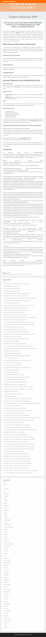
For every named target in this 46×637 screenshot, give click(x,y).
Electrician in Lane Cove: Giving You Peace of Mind (14, 422)
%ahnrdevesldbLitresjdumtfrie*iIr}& (29, 210)
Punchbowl (6, 575)
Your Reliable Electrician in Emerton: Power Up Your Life (15, 314)
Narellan (5, 625)
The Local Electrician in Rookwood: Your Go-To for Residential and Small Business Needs (23, 24)
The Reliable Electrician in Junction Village (12, 393)
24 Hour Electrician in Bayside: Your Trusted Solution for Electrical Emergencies (20, 298)
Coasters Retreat (7, 560)
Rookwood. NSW (7, 272)
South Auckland (7, 603)
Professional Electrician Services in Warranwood (14, 374)
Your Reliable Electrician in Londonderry (12, 291)
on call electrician (22, 274)
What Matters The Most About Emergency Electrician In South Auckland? (19, 420)
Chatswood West (7, 610)
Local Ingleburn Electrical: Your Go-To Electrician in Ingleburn (16, 415)
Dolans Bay (6, 582)
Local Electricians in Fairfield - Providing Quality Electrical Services (17, 458)
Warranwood (6, 570)
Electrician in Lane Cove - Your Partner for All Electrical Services (17, 468)
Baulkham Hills (7, 563)
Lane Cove (6, 606)
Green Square (6, 558)
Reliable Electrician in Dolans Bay (11, 391)
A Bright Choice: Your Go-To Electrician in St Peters (14, 326)
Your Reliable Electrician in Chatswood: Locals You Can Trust (16, 338)
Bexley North (6, 493)
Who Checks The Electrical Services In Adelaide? (13, 451)
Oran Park (6, 613)
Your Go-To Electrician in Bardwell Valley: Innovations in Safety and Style (18, 346)
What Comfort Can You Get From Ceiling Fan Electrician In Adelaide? (18, 463)
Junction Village (7, 584)
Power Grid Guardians (8, 1)
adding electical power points (10, 274)
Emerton (6, 517)
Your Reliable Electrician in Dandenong (12, 341)
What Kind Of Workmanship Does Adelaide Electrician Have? (16, 441)
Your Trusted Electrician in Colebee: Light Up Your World (15, 319)
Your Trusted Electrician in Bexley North (12, 288)
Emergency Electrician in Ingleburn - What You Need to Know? (16, 465)
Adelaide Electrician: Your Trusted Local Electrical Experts (15, 382)
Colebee (5, 522)
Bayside (5, 503)
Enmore (5, 553)
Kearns (5, 512)
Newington (6, 572)
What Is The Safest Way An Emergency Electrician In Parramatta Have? (18, 472)
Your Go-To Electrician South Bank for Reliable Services (15, 408)
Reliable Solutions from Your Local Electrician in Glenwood (16, 295)
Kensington (6, 565)
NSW (5, 491)
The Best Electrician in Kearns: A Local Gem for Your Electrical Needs (18, 398)
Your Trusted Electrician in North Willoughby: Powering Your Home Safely (19, 322)
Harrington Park (7, 620)
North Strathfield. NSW (8, 544)
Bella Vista (6, 488)
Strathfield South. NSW (8, 527)
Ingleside (6, 596)
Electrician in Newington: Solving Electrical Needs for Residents (17, 377)
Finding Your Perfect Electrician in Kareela (12, 336)
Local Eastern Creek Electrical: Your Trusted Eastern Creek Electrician (18, 389)
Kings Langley (7, 618)
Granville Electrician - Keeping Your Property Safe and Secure (16, 453)
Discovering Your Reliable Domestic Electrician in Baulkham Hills (17, 367)
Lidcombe (6, 548)
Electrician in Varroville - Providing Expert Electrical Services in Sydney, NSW (19, 439)
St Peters (6, 529)
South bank (6, 594)
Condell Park (6, 510)
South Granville (7, 589)
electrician (28, 274)
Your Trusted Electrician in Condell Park (12, 303)
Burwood (5, 534)
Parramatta (6, 627)
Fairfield (5, 622)
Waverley (6, 587)
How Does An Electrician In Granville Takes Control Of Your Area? (17, 427)
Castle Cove (6, 608)
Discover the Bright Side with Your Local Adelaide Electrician (16, 307)
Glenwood (6, 500)
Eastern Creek (7, 579)
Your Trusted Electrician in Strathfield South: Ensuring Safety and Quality (19, 324)
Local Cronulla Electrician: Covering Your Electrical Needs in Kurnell (17, 360)
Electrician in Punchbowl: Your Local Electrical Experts (15, 379)
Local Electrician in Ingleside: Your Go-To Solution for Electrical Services (18, 410)
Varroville (6, 615)
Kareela (5, 536)
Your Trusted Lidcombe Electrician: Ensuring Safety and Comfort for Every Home (20, 348)
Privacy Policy (28, 634)
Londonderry (6, 496)
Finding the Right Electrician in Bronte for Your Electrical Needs (17, 293)
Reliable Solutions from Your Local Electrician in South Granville (17, 401)
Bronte (5, 498)
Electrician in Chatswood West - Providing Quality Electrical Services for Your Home (21, 429)
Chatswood (6, 539)
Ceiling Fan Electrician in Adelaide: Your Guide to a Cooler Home (17, 283)
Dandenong (6, 541)
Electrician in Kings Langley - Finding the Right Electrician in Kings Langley (19, 446)
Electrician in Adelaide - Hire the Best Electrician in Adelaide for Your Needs (19, 444)
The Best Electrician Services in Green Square (13, 362)
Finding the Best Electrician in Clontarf (12, 350)
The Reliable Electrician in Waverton (11, 372)
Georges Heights (7, 520)
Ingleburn (6, 601)
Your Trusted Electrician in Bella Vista (11, 286)
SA (4, 486)
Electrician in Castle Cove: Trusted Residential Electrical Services (17, 425)
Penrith (5, 577)
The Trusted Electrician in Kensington (11, 370)
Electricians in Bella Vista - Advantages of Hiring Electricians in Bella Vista (19, 448)
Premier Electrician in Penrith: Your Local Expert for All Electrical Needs (18, 386)
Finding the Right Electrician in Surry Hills (12, 353)
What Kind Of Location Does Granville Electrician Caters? (15, 434)
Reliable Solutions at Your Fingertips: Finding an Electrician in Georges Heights (20, 317)
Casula (5, 508)
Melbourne (6, 505)
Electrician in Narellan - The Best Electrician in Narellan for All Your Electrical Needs (21, 470)
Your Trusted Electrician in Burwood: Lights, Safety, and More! (16, 331)
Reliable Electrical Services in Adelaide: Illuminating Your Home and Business (19, 334)
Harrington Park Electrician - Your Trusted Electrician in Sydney (17, 456)
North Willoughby (7, 524)
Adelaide (5, 484)
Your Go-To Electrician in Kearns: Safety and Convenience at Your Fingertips (19, 305)
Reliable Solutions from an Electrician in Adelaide (14, 312)
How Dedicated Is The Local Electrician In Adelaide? (14, 432)
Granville (6, 532)
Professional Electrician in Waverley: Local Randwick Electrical (16, 460)
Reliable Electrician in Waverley (10, 396)
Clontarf (5, 515)
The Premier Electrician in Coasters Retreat (13, 365)
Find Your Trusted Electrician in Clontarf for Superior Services (16, 310)
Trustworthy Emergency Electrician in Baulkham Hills (15, 384)
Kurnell (5, 555)
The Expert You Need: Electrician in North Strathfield (14, 343)
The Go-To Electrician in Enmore (10, 358)
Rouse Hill (6, 599)
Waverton (6, 567)
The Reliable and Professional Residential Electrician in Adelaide (17, 355)
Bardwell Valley (7, 546)
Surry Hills (6, 551)
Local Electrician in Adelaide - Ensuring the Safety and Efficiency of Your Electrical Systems (22, 417)
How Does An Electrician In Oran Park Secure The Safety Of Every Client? (18, 437)
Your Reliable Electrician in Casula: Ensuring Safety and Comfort (17, 300)
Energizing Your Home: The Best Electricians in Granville (15, 329)
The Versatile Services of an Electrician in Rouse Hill (14, 413)
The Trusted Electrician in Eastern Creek (12, 405)
